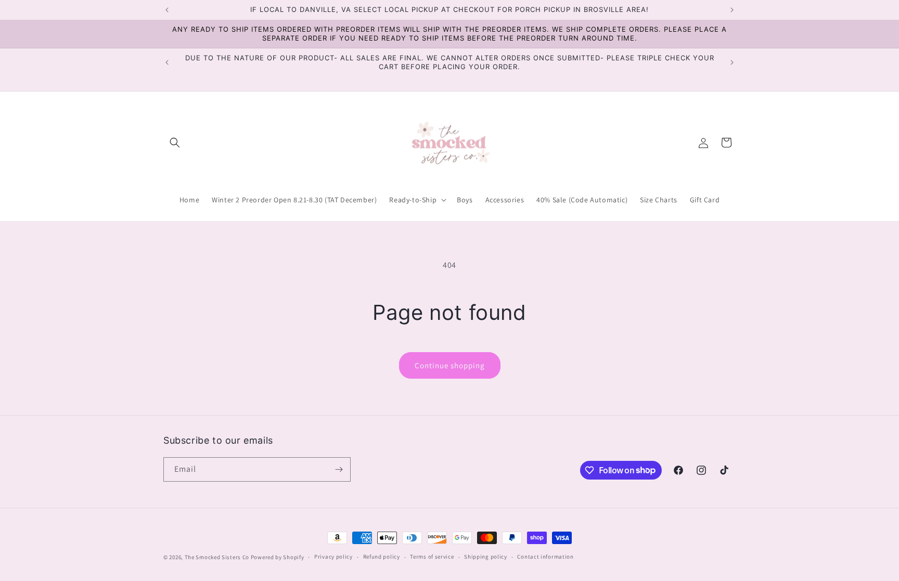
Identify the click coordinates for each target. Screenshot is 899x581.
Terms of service (432, 556)
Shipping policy (485, 556)
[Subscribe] (338, 469)
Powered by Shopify (277, 557)
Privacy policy (333, 556)
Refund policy (381, 556)
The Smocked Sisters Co (217, 557)
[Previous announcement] (167, 10)
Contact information (545, 556)
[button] (174, 142)
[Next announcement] (732, 10)
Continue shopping (450, 365)
